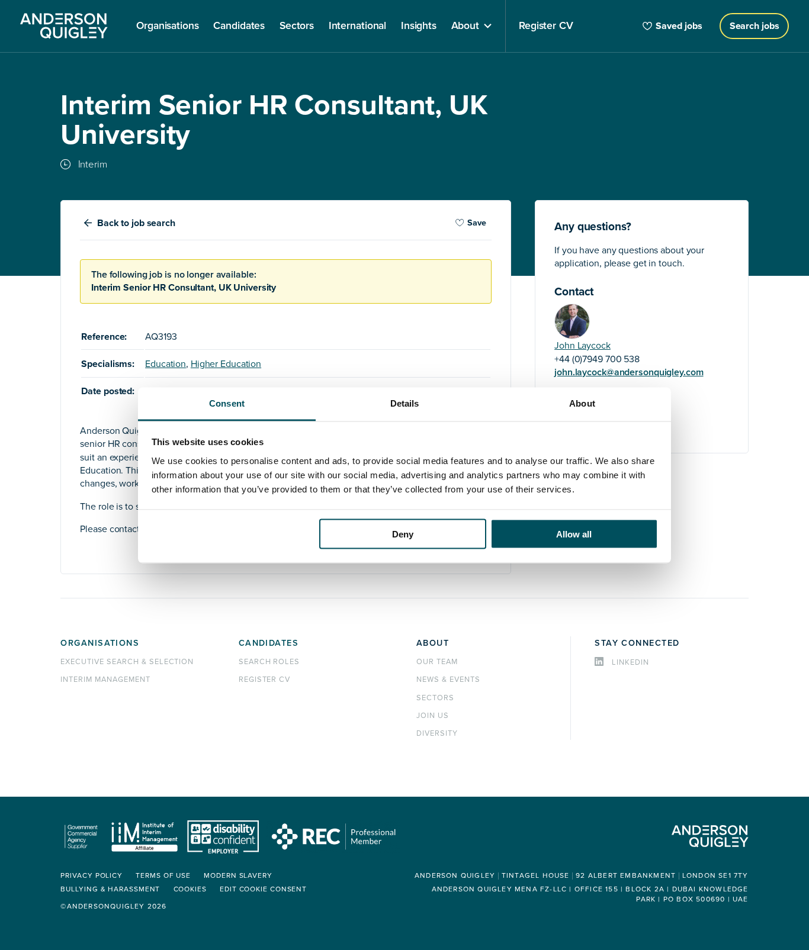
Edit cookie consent (263, 889)
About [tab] (582, 403)
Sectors (435, 698)
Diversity (437, 733)
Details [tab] (404, 403)
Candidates (268, 643)
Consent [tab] (227, 403)
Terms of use (163, 875)
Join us (432, 715)
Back (136, 223)
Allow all (574, 534)
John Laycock (582, 346)
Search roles (269, 661)
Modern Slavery (238, 875)
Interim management (105, 679)
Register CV (265, 679)
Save (476, 223)
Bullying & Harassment (110, 889)
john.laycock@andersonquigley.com (628, 372)
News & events (448, 679)
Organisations (99, 643)
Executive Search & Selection (127, 661)
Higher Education (226, 364)
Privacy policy (91, 875)
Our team (437, 661)
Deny (402, 534)
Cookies (190, 889)
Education (165, 364)
